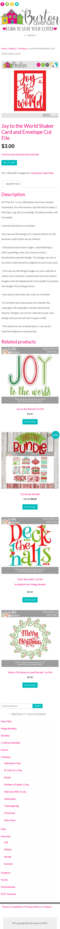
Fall (6, 842)
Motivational (8, 886)
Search (37, 706)
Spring (7, 856)
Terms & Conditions (12, 906)
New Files (48, 172)
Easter (7, 777)
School (4, 749)
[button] (53, 66)
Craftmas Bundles (10, 742)
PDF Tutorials (8, 893)
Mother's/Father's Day (16, 784)
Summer (8, 863)
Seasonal (5, 836)
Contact (47, 906)
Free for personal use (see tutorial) (20, 154)
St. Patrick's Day (13, 770)
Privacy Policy (33, 906)
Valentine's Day (12, 763)
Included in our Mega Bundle (30, 584)
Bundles (5, 735)
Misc (3, 828)
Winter (8, 849)
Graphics (6, 872)
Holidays (12, 48)
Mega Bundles (9, 728)
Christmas (22, 48)
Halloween (10, 798)
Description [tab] (12, 184)
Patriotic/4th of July (15, 791)
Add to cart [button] (30, 422)
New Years (10, 820)
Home (4, 48)
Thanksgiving (11, 805)
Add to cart (9, 163)
